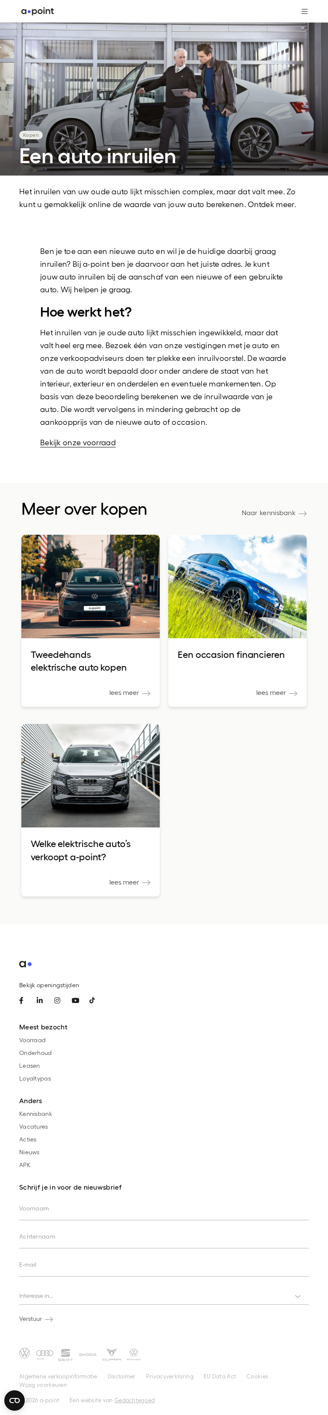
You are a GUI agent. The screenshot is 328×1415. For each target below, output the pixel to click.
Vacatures (33, 1126)
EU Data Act (220, 1376)
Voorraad (32, 1039)
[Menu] (301, 11)
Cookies (257, 1376)
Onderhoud (35, 1052)
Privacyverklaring (169, 1376)
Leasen (29, 1065)
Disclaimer (122, 1376)
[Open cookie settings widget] (14, 1400)
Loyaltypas (35, 1078)
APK (25, 1164)
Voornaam (34, 1208)
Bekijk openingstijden (49, 984)
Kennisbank (35, 1113)
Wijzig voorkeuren (43, 1384)
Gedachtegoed (134, 1400)
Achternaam (37, 1236)
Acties (28, 1139)
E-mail (28, 1264)
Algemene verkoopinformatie (58, 1376)
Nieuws (29, 1152)
